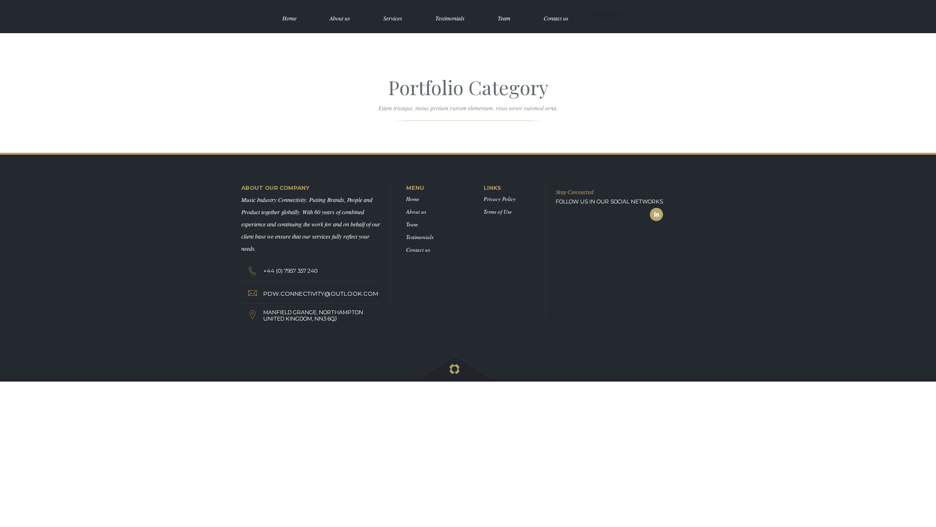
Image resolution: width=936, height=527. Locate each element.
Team (412, 224)
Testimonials (419, 237)
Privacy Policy (500, 199)
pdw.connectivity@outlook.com (320, 293)
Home (412, 199)
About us (416, 211)
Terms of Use (498, 211)
